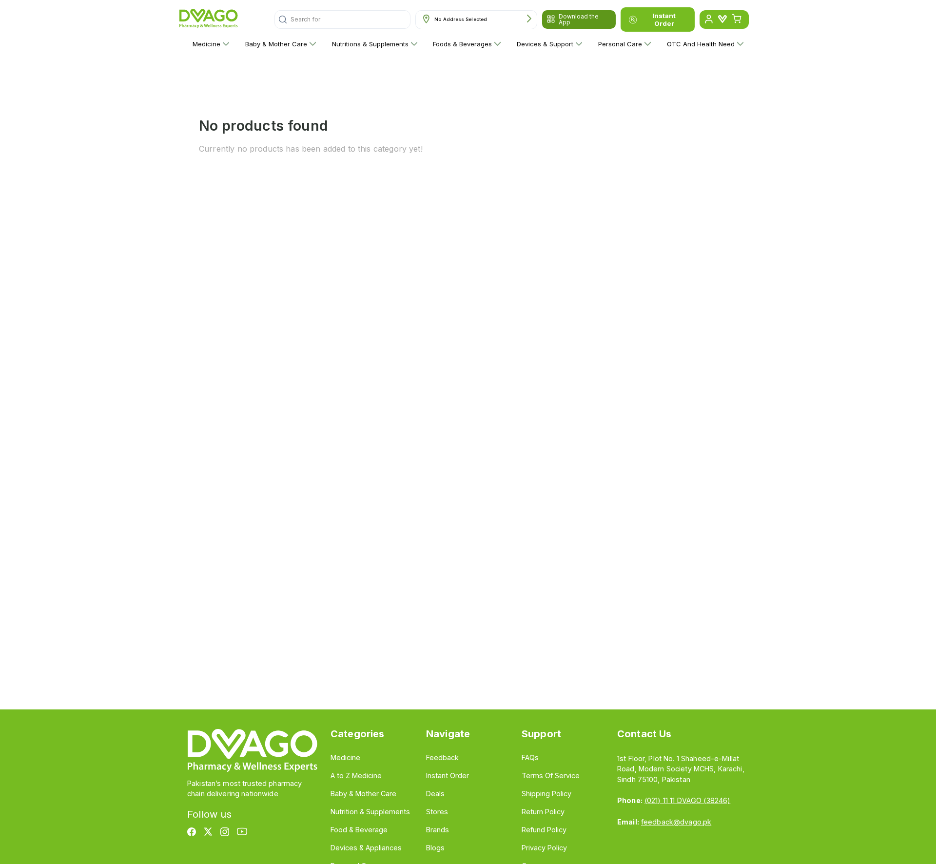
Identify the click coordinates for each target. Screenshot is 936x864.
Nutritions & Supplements (370, 44)
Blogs (435, 848)
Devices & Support (545, 44)
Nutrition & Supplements (370, 811)
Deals (435, 793)
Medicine (206, 44)
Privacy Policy (544, 848)
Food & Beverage (359, 829)
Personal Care (620, 44)
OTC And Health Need (701, 44)
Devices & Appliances (366, 848)
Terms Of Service (551, 775)
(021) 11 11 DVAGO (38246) (687, 800)
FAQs (530, 757)
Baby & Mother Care (276, 44)
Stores (437, 811)
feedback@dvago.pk (676, 822)
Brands (437, 829)
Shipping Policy (546, 793)
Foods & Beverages (462, 44)
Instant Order (664, 19)
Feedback (442, 757)
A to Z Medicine (356, 775)
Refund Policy (544, 829)
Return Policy (543, 811)
